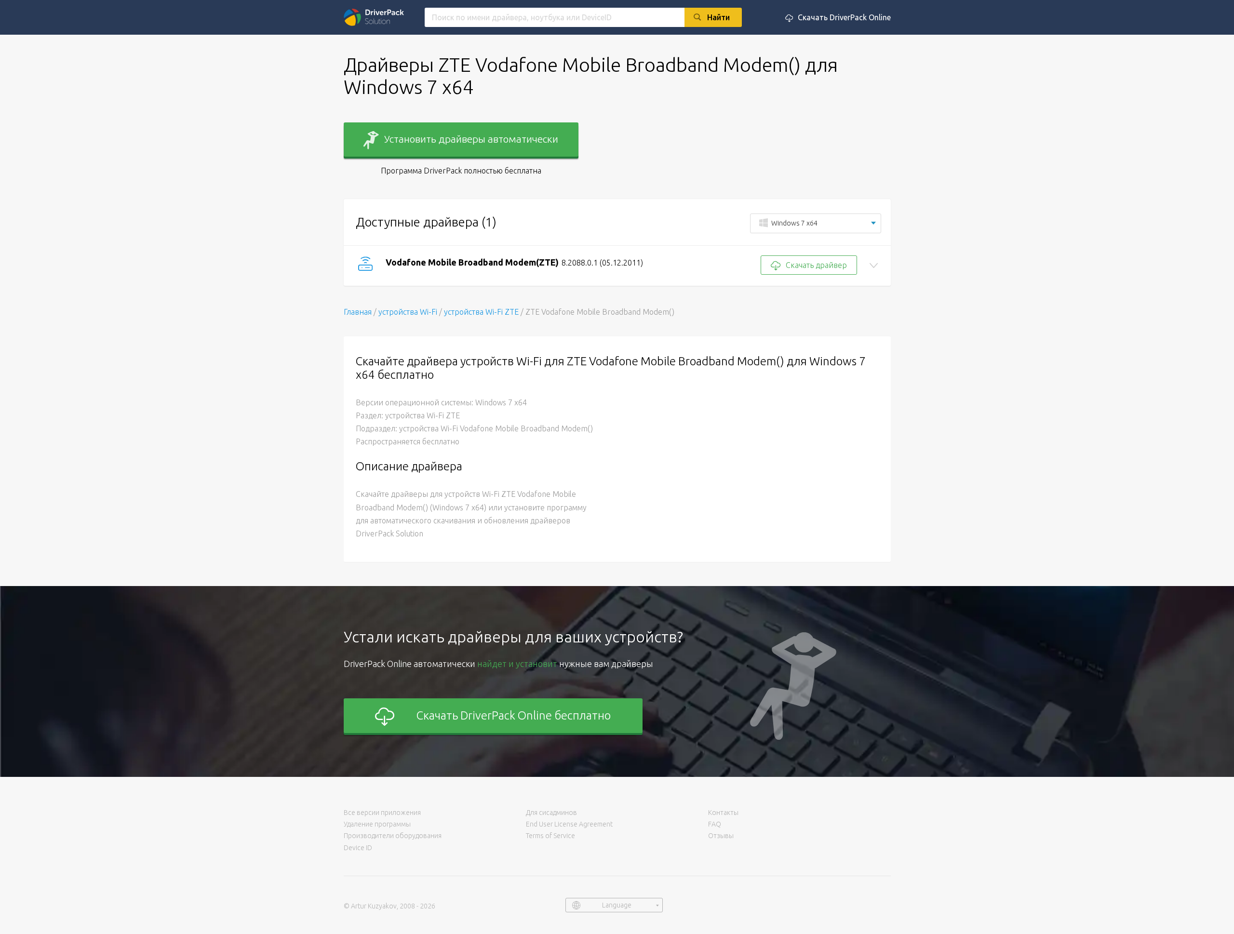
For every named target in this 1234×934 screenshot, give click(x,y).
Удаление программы (377, 824)
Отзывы (721, 836)
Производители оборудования (393, 836)
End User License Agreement (569, 824)
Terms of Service (550, 836)
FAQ (714, 824)
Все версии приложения (382, 812)
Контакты (723, 812)
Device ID (358, 848)
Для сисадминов (551, 812)
